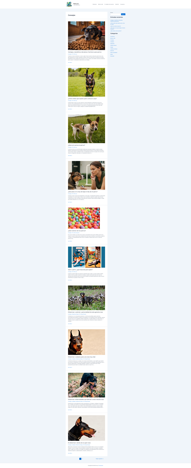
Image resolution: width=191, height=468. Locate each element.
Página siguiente (100, 458)
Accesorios (122, 4)
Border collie (100, 4)
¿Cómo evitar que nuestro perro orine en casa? (82, 98)
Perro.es (76, 3)
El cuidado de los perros (109, 4)
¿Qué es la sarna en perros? (76, 145)
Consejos (70, 54)
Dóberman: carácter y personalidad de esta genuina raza (85, 312)
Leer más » (70, 62)
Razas (77, 314)
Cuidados (74, 358)
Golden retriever (113, 45)
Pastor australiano (113, 52)
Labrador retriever (113, 48)
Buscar (111, 12)
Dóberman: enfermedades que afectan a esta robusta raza (86, 399)
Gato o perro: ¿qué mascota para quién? (80, 269)
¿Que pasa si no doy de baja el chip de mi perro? (82, 191)
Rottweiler (112, 56)
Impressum (101, 465)
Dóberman (95, 4)
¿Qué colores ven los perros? (77, 230)
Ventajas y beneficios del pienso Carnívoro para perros (84, 52)
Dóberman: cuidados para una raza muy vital (81, 357)
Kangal (111, 47)
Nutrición (117, 4)
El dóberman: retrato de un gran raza (79, 443)
